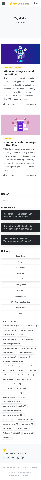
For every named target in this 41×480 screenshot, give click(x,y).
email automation (10, 348)
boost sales (31, 326)
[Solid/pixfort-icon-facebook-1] (3, 458)
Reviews (20, 273)
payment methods (25, 366)
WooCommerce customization (14, 388)
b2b (13, 321)
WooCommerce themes (12, 410)
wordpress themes (10, 424)
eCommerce (20, 267)
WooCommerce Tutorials (20, 302)
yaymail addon (21, 428)
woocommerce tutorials (13, 415)
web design (8, 379)
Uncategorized (20, 285)
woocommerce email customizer (15, 397)
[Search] (37, 200)
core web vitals (26, 330)
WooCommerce (20, 296)
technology (18, 375)
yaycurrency (27, 424)
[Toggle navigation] (3, 4)
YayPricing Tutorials (11, 433)
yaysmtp (7, 437)
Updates (20, 290)
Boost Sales (20, 256)
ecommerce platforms (11, 344)
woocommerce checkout (12, 384)
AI (4, 321)
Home (16, 22)
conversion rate (9, 330)
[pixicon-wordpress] (22, 458)
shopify (33, 370)
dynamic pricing (9, 339)
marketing (25, 357)
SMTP (6, 375)
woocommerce (24, 379)
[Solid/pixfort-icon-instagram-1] (18, 458)
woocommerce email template (14, 406)
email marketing (26, 352)
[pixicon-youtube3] (13, 458)
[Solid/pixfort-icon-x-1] (8, 458)
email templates (9, 357)
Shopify (20, 279)
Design (20, 262)
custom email (8, 335)
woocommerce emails (11, 402)
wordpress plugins (25, 419)
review (21, 370)
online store (8, 366)
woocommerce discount (12, 393)
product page (8, 370)
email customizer (28, 348)
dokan (22, 335)
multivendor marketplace (13, 361)
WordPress (20, 308)
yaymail (7, 428)
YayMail (20, 313)
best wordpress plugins (12, 326)
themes (31, 375)
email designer (9, 352)
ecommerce (27, 339)
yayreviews (29, 433)
